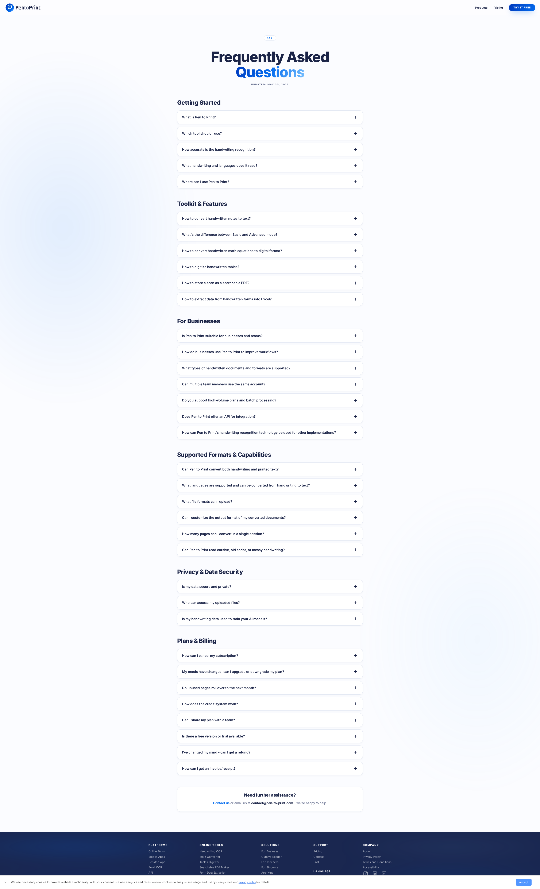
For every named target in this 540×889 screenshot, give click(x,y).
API (150, 872)
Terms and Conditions (377, 862)
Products (481, 7)
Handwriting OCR (211, 851)
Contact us (221, 803)
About (367, 851)
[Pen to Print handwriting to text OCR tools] (24, 7)
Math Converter (210, 856)
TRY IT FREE (522, 7)
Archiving (267, 872)
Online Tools (156, 851)
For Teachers (269, 862)
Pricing (498, 7)
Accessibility (371, 867)
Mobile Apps (156, 856)
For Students (269, 867)
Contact (318, 856)
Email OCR (155, 867)
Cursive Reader (271, 856)
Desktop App (156, 862)
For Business (269, 851)
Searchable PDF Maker (214, 867)
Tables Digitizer (209, 862)
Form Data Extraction (213, 872)
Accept (523, 882)
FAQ (316, 862)
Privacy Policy (372, 856)
